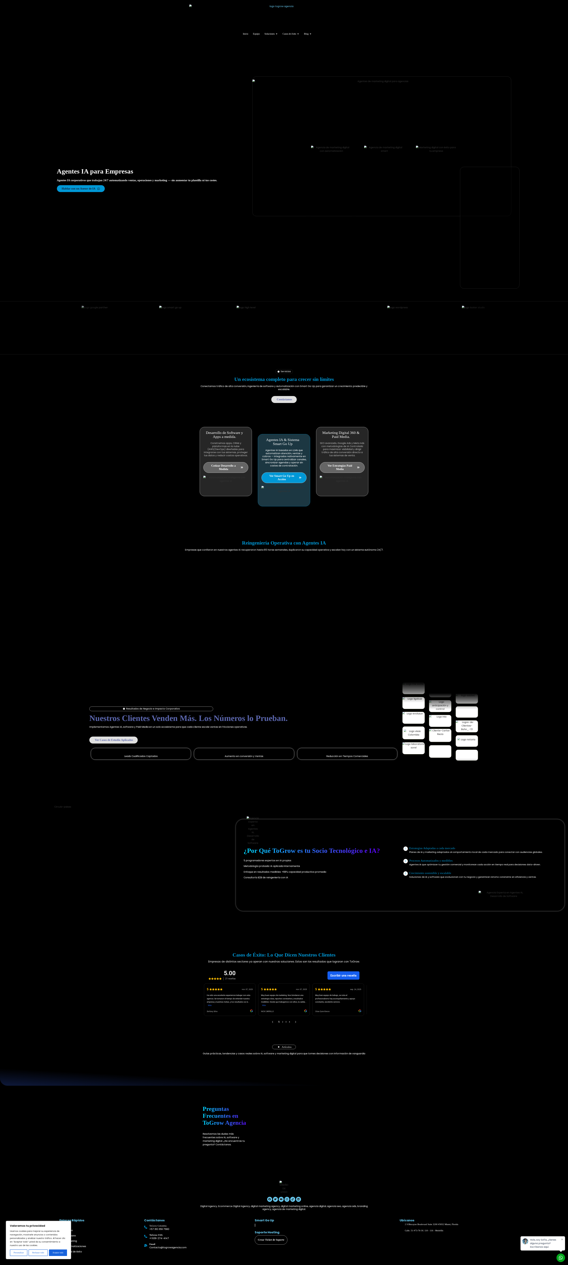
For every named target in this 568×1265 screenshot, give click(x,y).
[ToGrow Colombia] (145, 1227)
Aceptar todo (58, 1253)
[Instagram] (286, 1199)
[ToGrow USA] (145, 1236)
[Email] (145, 1245)
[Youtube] (281, 1199)
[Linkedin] (298, 1199)
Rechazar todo (38, 1253)
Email (152, 1244)
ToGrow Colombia (158, 1226)
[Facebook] (269, 1199)
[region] (38, 1240)
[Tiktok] (292, 1199)
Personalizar (19, 1253)
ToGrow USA (156, 1235)
